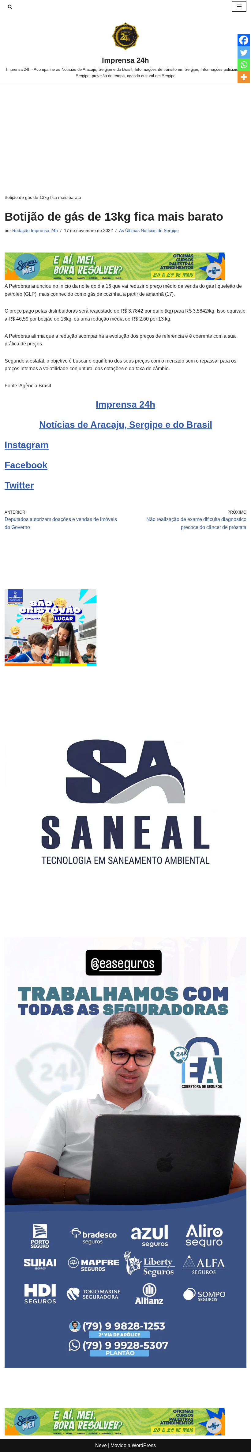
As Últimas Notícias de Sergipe (149, 230)
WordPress (144, 1445)
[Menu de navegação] (239, 6)
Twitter (19, 485)
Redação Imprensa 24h (35, 230)
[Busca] (10, 6)
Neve (101, 1445)
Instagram (27, 445)
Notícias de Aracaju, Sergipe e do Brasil (125, 425)
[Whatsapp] (244, 65)
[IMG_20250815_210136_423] (125, 1366)
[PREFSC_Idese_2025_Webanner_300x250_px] (50, 664)
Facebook (26, 465)
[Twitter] (244, 52)
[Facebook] (244, 40)
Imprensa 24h (125, 404)
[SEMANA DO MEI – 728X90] (115, 278)
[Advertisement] (125, 130)
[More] (244, 77)
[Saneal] (125, 921)
